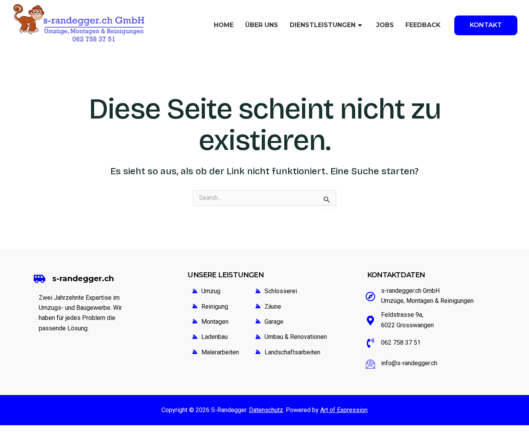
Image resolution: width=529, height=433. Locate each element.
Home (224, 25)
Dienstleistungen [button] (323, 25)
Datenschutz (266, 410)
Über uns (261, 25)
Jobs (385, 25)
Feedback (423, 25)
